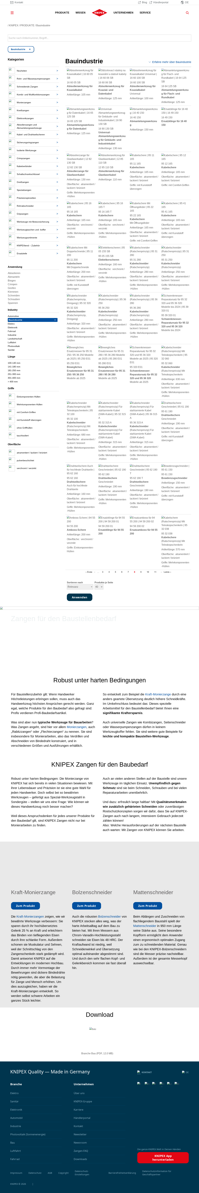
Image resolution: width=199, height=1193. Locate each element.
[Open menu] (16, 13)
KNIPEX (13, 25)
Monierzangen (76, 727)
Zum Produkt (25, 906)
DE (187, 1072)
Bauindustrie (43, 25)
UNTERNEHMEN (123, 12)
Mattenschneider (145, 926)
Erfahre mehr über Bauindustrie (171, 62)
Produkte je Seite (104, 582)
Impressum (16, 1172)
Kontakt (147, 1072)
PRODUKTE (62, 12)
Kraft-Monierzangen (30, 916)
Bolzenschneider (110, 916)
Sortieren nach (75, 582)
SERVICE (145, 12)
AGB (50, 1172)
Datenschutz (35, 1172)
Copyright (63, 1172)
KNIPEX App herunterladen (163, 1157)
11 (155, 571)
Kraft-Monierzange (158, 694)
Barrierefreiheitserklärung (122, 1172)
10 (148, 571)
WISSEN (81, 12)
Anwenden (188, 38)
